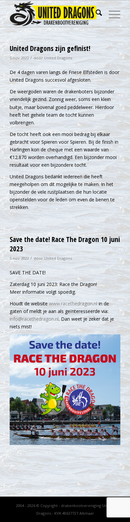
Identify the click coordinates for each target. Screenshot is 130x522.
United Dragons (58, 57)
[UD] (54, 13)
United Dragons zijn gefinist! (50, 48)
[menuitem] (95, 13)
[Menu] (111, 13)
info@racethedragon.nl (34, 319)
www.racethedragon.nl (73, 303)
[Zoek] (95, 13)
